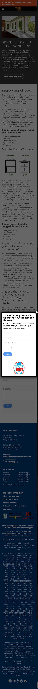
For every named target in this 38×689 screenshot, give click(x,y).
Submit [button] (8, 354)
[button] (36, 312)
